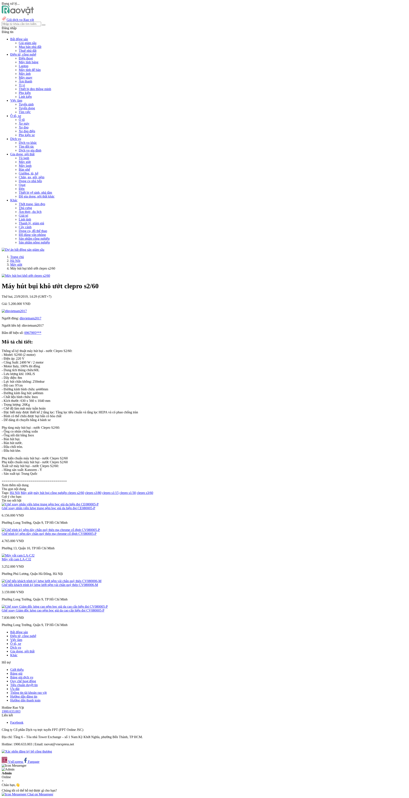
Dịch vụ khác (28, 142)
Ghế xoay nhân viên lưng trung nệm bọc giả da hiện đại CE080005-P (48, 508)
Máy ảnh (25, 73)
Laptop (23, 66)
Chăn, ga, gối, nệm (31, 177)
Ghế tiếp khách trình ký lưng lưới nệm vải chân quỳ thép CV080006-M (50, 585)
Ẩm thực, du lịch (30, 212)
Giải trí (23, 215)
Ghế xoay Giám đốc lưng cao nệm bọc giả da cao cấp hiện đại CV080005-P (53, 610)
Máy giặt (25, 162)
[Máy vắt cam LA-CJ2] (18, 555)
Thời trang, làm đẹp (32, 204)
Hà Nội (15, 261)
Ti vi (22, 85)
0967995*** (32, 333)
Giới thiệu (17, 669)
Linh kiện (25, 96)
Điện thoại (26, 58)
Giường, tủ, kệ (28, 173)
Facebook (16, 722)
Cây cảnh (25, 227)
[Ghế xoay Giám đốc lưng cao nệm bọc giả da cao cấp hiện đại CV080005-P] (55, 606)
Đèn (21, 188)
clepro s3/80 (93, 493)
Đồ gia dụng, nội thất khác (37, 196)
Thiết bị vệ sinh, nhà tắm (35, 192)
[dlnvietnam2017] (14, 311)
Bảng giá (16, 673)
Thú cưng (25, 208)
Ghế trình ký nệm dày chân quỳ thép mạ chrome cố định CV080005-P (49, 533)
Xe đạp (24, 127)
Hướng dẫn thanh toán (25, 700)
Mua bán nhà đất (30, 47)
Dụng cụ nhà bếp (30, 181)
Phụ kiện (25, 93)
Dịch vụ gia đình (30, 150)
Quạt (22, 185)
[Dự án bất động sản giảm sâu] (23, 249)
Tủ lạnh (24, 158)
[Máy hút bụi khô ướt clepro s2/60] (26, 275)
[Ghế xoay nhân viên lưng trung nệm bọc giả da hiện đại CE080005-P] (50, 504)
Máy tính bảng (28, 62)
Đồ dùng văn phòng (32, 235)
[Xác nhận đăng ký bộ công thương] (27, 751)
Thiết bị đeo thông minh (35, 89)
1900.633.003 (11, 711)
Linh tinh (25, 219)
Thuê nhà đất (27, 50)
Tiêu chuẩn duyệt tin (24, 685)
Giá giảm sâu (27, 43)
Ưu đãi (14, 689)
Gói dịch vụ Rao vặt (20, 20)
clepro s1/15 (110, 493)
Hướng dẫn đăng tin (23, 696)
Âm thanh (25, 81)
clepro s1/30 (128, 493)
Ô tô (22, 119)
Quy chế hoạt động (23, 681)
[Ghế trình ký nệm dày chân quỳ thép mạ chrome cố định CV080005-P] (51, 530)
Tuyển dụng (27, 108)
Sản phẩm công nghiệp (34, 238)
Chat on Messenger (39, 794)
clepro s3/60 (145, 493)
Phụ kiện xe (27, 135)
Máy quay (25, 77)
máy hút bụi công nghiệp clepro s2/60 (58, 493)
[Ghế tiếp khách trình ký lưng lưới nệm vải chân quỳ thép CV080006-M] (51, 581)
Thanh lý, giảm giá (31, 223)
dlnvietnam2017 (30, 318)
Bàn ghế (24, 169)
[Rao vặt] (18, 14)
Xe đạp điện (27, 131)
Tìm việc (25, 112)
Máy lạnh (25, 165)
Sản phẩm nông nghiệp (34, 242)
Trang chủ (17, 257)
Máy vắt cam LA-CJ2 (16, 559)
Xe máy (24, 123)
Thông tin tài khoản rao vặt (28, 692)
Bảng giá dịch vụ (21, 677)
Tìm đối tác (26, 146)
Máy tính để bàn (30, 70)
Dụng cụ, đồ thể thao (33, 231)
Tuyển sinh (26, 104)
